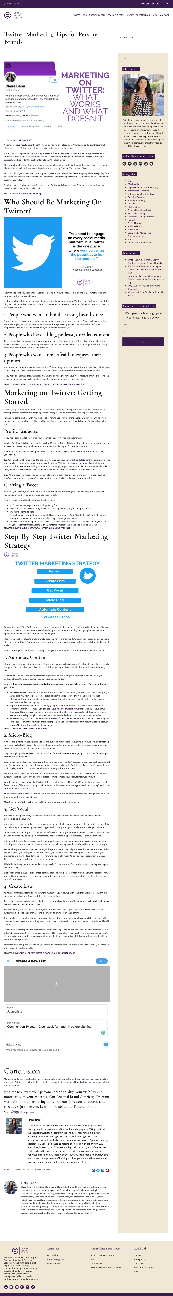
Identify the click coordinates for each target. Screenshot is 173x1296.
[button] (93, 1170)
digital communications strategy (143, 187)
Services (75, 15)
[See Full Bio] (88, 1162)
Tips (130, 239)
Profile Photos (134, 223)
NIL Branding (134, 207)
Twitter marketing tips (38, 1169)
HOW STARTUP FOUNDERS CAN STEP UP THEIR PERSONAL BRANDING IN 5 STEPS (50, 384)
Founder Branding (136, 200)
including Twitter (69, 521)
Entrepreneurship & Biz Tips (141, 194)
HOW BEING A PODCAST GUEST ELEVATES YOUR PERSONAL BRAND (44, 953)
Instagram (90, 165)
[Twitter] (167, 3)
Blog (154, 15)
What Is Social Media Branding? (27, 193)
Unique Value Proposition (139, 243)
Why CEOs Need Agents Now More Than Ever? (144, 287)
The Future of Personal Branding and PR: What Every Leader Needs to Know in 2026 (145, 270)
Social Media (133, 230)
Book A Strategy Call (94, 15)
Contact (164, 15)
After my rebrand (12, 165)
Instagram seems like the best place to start (56, 153)
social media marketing (53, 148)
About (130, 15)
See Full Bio (81, 1162)
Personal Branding (136, 213)
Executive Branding (137, 197)
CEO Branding (134, 184)
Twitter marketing (16, 1169)
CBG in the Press (116, 15)
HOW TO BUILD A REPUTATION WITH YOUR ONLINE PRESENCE (41, 528)
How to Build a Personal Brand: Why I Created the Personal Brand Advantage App (146, 279)
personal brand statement (78, 460)
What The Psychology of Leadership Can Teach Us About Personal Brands (145, 261)
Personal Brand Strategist (140, 210)
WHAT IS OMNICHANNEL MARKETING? (30, 728)
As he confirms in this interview (18, 794)
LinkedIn (132, 204)
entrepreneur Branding (138, 191)
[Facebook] (162, 3)
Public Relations (135, 226)
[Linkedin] (147, 3)
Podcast (131, 220)
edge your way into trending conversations (67, 709)
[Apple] (157, 3)
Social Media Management (140, 233)
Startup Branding (136, 236)
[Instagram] (152, 3)
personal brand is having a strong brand (58, 321)
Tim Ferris (23, 762)
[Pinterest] (151, 164)
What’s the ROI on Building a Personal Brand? (145, 294)
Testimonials (143, 15)
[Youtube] (143, 3)
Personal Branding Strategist (141, 217)
